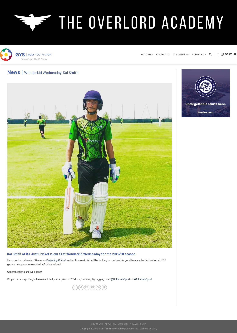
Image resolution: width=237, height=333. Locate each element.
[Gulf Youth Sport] (26, 54)
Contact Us (199, 54)
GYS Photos (162, 54)
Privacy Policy (138, 324)
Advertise (110, 324)
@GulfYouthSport (120, 279)
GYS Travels (180, 54)
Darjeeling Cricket (56, 260)
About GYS (146, 54)
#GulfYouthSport (142, 279)
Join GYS (123, 324)
